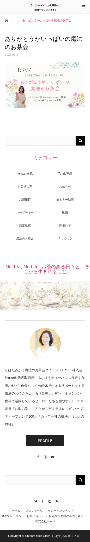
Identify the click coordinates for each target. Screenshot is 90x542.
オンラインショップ (60, 510)
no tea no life (25, 173)
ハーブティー (25, 212)
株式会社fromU (45, 521)
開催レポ (65, 225)
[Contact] (52, 454)
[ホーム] (6, 20)
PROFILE (45, 441)
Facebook (42, 500)
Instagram (49, 500)
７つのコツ (65, 238)
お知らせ (65, 186)
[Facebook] (38, 454)
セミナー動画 (65, 199)
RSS (56, 500)
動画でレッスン (11, 516)
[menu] (83, 6)
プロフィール (33, 510)
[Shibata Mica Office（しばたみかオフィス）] (45, 6)
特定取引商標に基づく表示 (66, 516)
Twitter (35, 500)
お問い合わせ (35, 516)
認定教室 (25, 225)
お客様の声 (25, 186)
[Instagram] (45, 454)
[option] (15, 296)
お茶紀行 (25, 199)
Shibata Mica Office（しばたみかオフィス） (53, 536)
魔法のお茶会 (25, 238)
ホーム (16, 510)
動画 (65, 212)
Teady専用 (65, 173)
